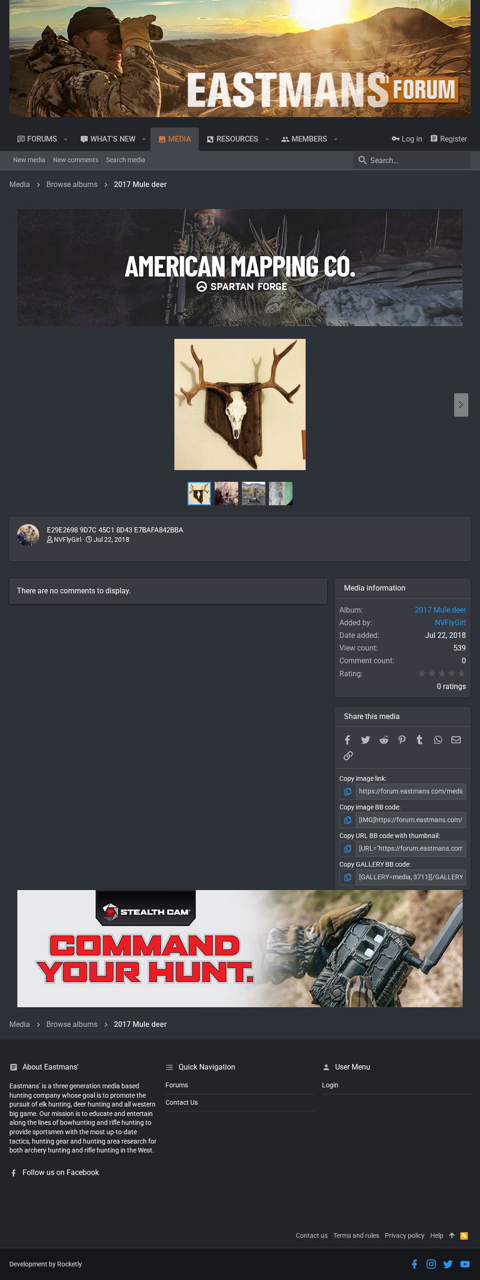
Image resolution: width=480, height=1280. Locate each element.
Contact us (312, 1235)
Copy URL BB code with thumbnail (388, 835)
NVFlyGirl (67, 539)
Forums (176, 1085)
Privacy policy (405, 1235)
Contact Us (181, 1102)
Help (436, 1235)
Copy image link (362, 778)
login (330, 1085)
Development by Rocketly (45, 1264)
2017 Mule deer (440, 610)
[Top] (452, 1235)
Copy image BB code (369, 807)
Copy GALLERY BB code (374, 864)
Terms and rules (356, 1235)
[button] (66, 139)
